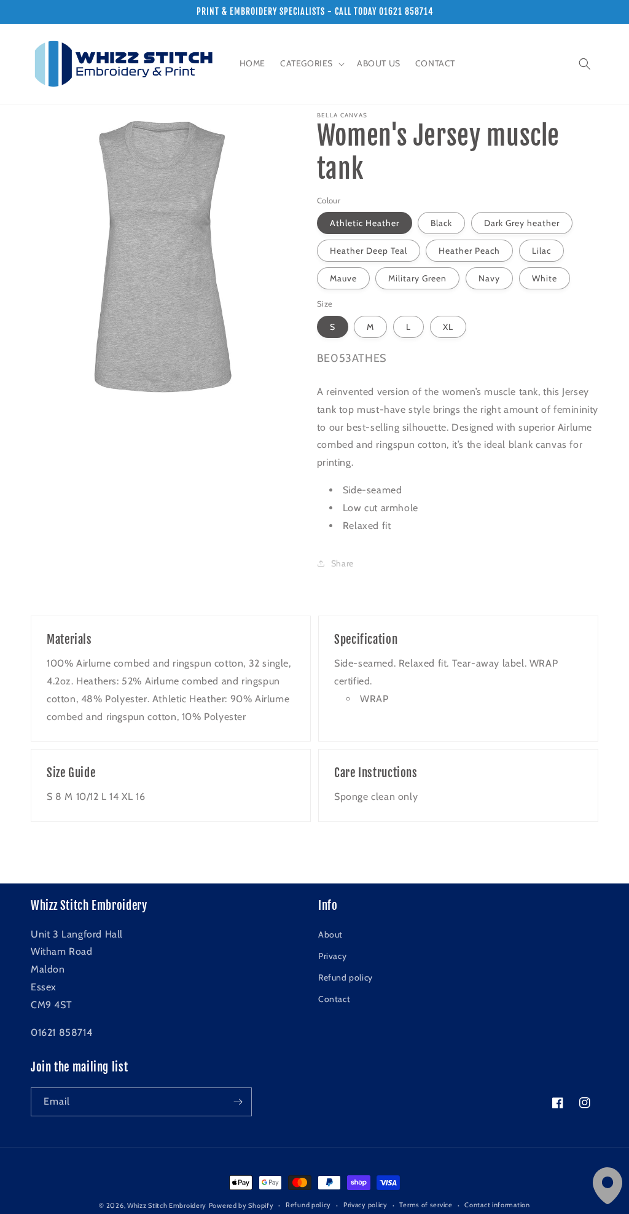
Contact (334, 998)
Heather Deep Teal (368, 250)
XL (448, 326)
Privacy (332, 955)
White (544, 278)
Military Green (417, 278)
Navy (489, 278)
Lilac (541, 250)
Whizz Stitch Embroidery (166, 1205)
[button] (311, 63)
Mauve (343, 278)
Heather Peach (469, 250)
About (330, 934)
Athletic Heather (364, 223)
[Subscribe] (237, 1101)
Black (441, 223)
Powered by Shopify (241, 1205)
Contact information (496, 1204)
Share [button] (342, 563)
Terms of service (425, 1204)
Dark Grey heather (522, 223)
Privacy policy (365, 1204)
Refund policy (345, 977)
